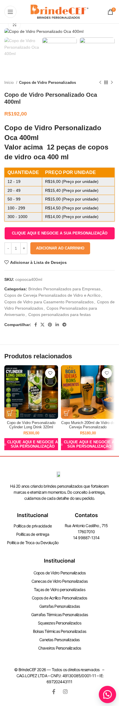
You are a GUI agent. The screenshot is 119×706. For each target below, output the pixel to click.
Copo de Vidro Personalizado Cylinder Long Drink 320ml (31, 425)
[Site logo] (59, 11)
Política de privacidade (33, 525)
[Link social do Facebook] (36, 324)
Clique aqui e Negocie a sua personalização (59, 233)
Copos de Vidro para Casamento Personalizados (49, 302)
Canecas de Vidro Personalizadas (59, 581)
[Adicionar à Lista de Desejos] (50, 373)
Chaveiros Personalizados (59, 648)
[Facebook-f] (53, 691)
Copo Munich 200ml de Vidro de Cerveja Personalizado (88, 425)
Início (9, 82)
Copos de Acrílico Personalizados (59, 597)
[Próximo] (112, 83)
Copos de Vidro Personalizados (47, 82)
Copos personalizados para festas (59, 314)
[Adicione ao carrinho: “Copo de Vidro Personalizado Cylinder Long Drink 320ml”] (10, 413)
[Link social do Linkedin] (57, 324)
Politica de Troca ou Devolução (32, 542)
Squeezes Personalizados (59, 622)
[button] (59, 233)
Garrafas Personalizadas (59, 606)
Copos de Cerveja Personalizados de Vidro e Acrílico (52, 295)
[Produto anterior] (100, 83)
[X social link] (42, 324)
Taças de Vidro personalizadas (59, 589)
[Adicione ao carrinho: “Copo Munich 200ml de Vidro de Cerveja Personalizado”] (66, 413)
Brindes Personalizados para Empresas (64, 289)
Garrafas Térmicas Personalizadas (59, 614)
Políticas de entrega (32, 534)
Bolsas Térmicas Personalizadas (59, 631)
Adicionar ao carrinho (60, 248)
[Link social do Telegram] (64, 324)
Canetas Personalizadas (59, 639)
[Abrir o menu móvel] (10, 12)
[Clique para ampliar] (14, 24)
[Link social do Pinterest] (50, 324)
